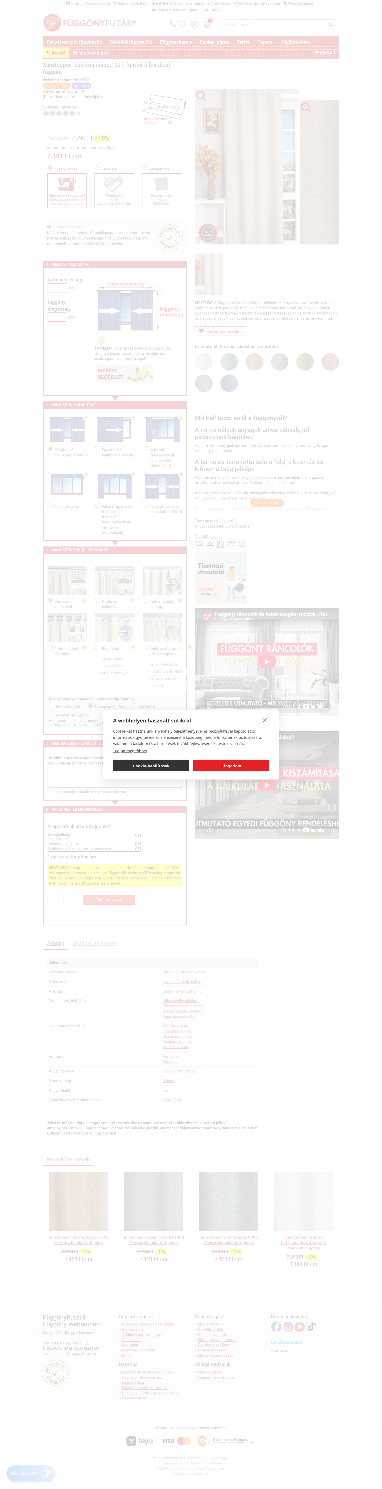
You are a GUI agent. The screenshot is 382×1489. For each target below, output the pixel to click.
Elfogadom (230, 765)
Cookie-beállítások (151, 765)
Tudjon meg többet (130, 750)
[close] (265, 720)
